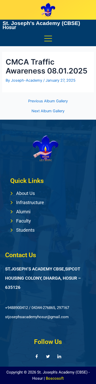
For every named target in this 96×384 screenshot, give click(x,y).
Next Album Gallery (48, 111)
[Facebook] (37, 356)
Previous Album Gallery (48, 101)
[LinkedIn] (59, 356)
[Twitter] (48, 356)
